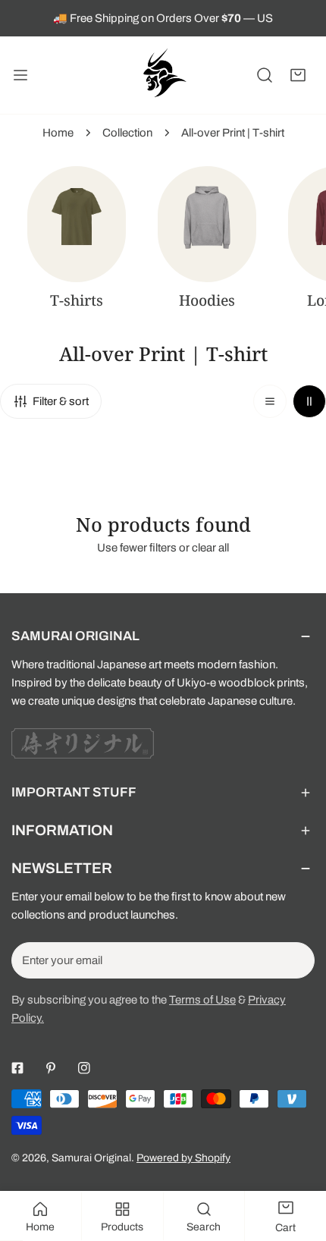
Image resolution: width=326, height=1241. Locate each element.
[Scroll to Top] (299, 1160)
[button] (298, 75)
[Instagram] (84, 1068)
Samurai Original (91, 1158)
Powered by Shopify (183, 1158)
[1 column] (270, 401)
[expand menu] (20, 75)
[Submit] (295, 959)
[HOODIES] (207, 224)
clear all (210, 548)
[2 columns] (309, 401)
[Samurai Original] (163, 75)
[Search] (264, 75)
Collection (127, 133)
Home (58, 133)
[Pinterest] (50, 1068)
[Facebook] (17, 1068)
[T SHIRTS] (76, 224)
